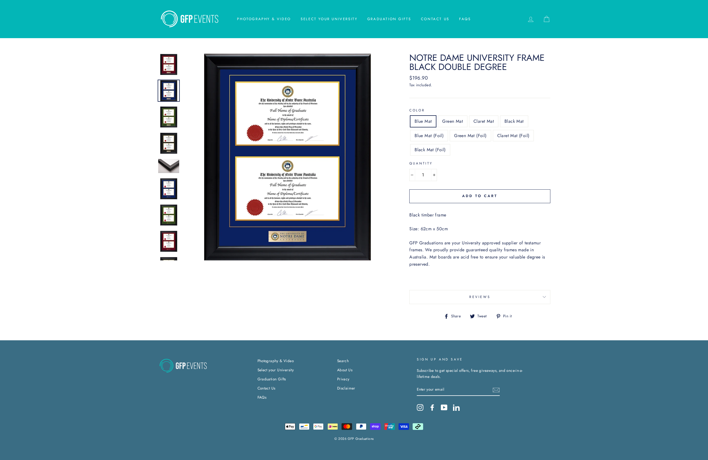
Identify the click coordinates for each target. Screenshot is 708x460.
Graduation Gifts (389, 19)
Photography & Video (264, 19)
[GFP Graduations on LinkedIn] (456, 407)
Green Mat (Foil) (470, 135)
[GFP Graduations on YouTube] (444, 407)
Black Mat (514, 121)
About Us (344, 370)
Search (343, 361)
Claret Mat (483, 121)
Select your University (329, 19)
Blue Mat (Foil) (429, 135)
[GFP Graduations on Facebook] (432, 407)
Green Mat (452, 121)
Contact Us (435, 19)
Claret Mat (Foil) (513, 135)
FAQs (465, 19)
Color (417, 110)
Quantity (421, 163)
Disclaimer (346, 388)
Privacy (343, 379)
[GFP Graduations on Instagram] (420, 407)
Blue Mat (423, 121)
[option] (287, 156)
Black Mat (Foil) (430, 150)
